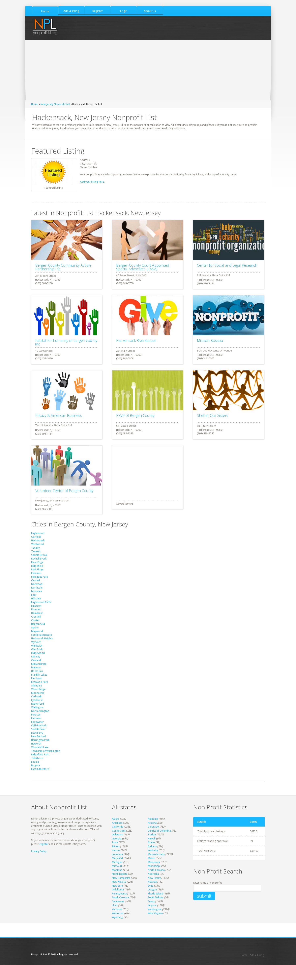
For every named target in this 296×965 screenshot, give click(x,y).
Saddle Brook (39, 554)
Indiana (152, 846)
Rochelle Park (39, 558)
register (44, 843)
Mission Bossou (210, 340)
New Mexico (119, 881)
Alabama (153, 818)
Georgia (116, 838)
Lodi (33, 594)
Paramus (36, 573)
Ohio (150, 885)
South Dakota (155, 897)
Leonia (35, 761)
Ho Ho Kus (37, 671)
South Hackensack (41, 634)
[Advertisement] (148, 70)
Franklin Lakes (39, 674)
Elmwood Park (39, 681)
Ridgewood (38, 652)
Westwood (37, 544)
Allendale (36, 685)
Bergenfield (38, 623)
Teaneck (36, 551)
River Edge (37, 562)
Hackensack (38, 540)
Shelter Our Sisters (212, 415)
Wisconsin (117, 913)
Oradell (35, 580)
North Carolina (156, 869)
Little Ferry (37, 732)
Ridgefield (37, 565)
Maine (151, 858)
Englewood (37, 533)
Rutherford (37, 703)
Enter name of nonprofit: (207, 882)
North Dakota (119, 873)
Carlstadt (36, 696)
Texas (151, 901)
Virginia (152, 905)
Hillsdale (36, 598)
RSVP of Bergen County (135, 415)
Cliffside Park (39, 725)
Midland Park (38, 663)
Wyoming (117, 917)
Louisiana (117, 854)
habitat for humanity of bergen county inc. (66, 342)
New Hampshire (121, 877)
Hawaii (151, 838)
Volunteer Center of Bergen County (64, 490)
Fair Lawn (36, 678)
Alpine (34, 627)
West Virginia (155, 913)
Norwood (36, 583)
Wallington (37, 707)
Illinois (116, 846)
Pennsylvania (119, 893)
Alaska (115, 818)
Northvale (36, 587)
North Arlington (40, 710)
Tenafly (35, 547)
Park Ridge (37, 569)
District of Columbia (159, 830)
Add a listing (257, 955)
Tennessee (118, 901)
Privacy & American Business (58, 415)
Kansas (116, 850)
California (117, 826)
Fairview (36, 718)
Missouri (117, 865)
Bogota (35, 765)
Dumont (35, 609)
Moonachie (37, 692)
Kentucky (153, 850)
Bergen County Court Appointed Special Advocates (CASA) (142, 267)
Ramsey (35, 656)
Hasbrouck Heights (42, 638)
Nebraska (153, 873)
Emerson (36, 605)
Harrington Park (40, 739)
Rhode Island (155, 893)
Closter (35, 620)
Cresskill (36, 616)
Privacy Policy (39, 851)
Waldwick (36, 645)
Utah (114, 905)
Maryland (117, 858)
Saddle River (38, 729)
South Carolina (120, 897)
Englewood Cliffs (41, 602)
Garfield (36, 536)
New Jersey (154, 877)
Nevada (152, 881)
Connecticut (118, 830)
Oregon (152, 889)
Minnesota (154, 862)
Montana (117, 869)
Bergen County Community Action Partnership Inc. (63, 267)
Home (34, 104)
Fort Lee (35, 714)
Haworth (36, 743)
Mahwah (36, 667)
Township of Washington (45, 750)
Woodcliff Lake (40, 747)
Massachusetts (156, 854)
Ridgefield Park (40, 754)
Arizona (152, 822)
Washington (154, 909)
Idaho (151, 842)
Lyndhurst (36, 700)
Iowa (115, 842)
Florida (152, 834)
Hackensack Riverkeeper (136, 340)
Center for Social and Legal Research (227, 265)
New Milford (38, 736)
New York (117, 885)
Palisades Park (39, 576)
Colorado (153, 826)
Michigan (117, 862)
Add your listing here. (92, 181)
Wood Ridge (38, 689)
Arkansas (117, 822)
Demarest (36, 613)
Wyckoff (36, 642)
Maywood (37, 631)
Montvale (36, 591)
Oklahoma (118, 889)
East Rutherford (40, 769)
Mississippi (154, 865)
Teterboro (37, 758)
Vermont (117, 909)
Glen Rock (36, 649)
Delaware (117, 834)
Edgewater (37, 721)
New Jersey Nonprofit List (55, 104)
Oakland (36, 660)
